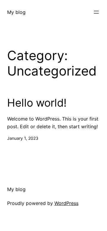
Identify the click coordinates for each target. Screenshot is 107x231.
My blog (16, 12)
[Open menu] (96, 12)
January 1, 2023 (22, 138)
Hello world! (37, 103)
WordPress (66, 203)
